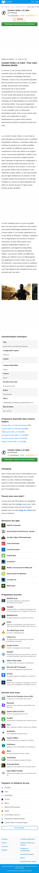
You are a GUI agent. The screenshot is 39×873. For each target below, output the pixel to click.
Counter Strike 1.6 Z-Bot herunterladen (14, 425)
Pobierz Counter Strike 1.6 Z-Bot (12, 441)
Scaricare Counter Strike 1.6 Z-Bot (13, 438)
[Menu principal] (37, 2)
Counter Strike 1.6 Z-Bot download (13, 428)
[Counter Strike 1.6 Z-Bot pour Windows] (4, 13)
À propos (5, 839)
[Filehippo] (7, 2)
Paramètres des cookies (28, 861)
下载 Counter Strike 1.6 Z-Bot (11, 432)
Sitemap (4, 850)
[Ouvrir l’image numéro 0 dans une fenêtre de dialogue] (16, 292)
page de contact (25, 510)
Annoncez (5, 846)
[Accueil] (2, 7)
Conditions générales (27, 839)
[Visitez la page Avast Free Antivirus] (19, 19)
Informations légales (27, 854)
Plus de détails (19, 828)
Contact (4, 843)
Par (13, 15)
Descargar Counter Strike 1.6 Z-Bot (13, 435)
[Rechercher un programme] (33, 2)
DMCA (22, 858)
